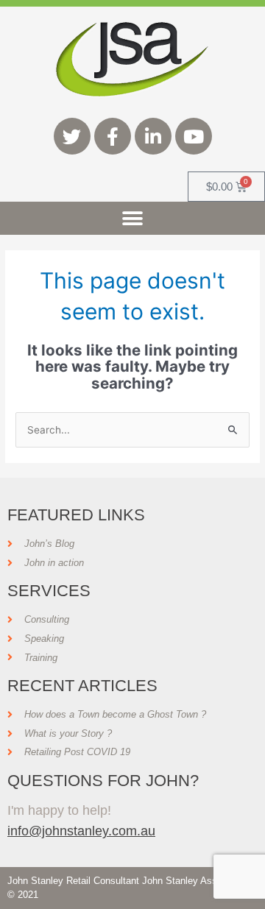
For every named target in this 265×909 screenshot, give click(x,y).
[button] (132, 218)
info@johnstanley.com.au (81, 830)
